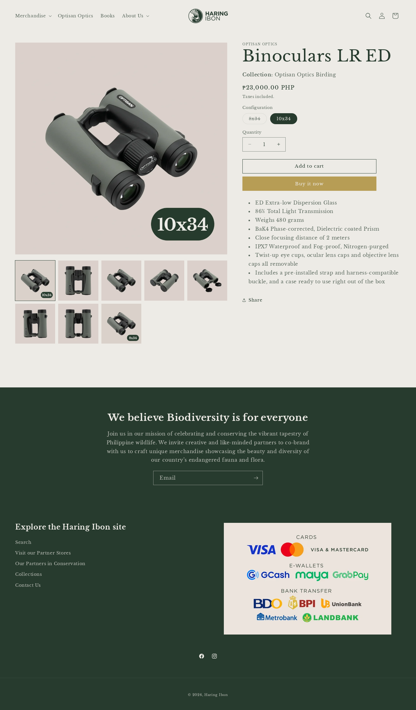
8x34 (258, 120)
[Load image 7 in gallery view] (78, 324)
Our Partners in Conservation (50, 563)
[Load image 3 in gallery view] (121, 280)
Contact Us (28, 585)
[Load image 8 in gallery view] (121, 324)
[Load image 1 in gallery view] (35, 280)
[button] (33, 15)
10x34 (284, 118)
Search (23, 542)
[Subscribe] (256, 478)
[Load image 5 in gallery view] (207, 280)
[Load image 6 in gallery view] (35, 324)
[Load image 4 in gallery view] (164, 280)
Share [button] (255, 300)
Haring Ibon (216, 695)
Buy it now (309, 183)
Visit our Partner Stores (43, 553)
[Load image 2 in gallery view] (78, 280)
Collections (28, 574)
